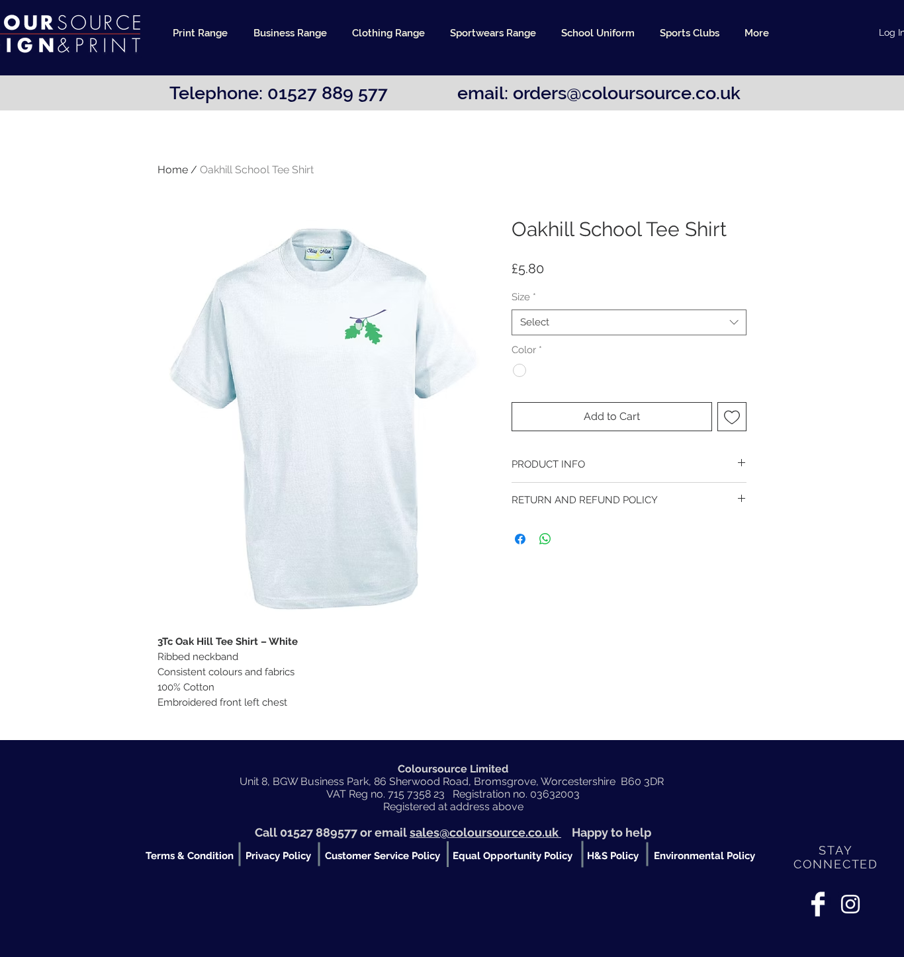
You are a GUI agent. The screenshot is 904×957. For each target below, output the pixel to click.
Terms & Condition (190, 856)
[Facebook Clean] (818, 904)
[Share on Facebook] (520, 539)
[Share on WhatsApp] (545, 539)
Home (173, 169)
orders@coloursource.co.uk (627, 93)
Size (524, 297)
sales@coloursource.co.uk (485, 832)
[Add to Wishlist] (731, 416)
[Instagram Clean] (850, 904)
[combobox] (629, 322)
